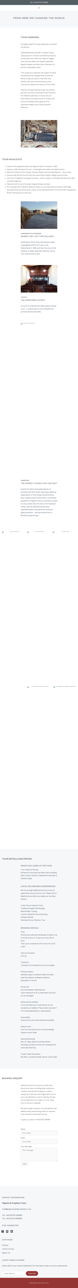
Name (23, 1129)
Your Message (26, 1146)
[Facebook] (3, 1231)
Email (23, 1138)
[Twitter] (7, 1231)
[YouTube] (12, 1231)
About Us (6, 1253)
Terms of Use (8, 1249)
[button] (24, 1164)
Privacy (5, 1245)
